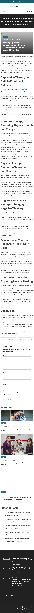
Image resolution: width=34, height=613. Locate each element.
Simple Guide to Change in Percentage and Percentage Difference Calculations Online (18, 520)
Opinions (15, 2)
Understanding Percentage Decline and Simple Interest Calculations (17, 540)
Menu (4, 11)
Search (29, 11)
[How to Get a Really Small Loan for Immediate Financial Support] (6, 561)
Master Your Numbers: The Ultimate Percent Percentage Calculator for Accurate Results (9, 339)
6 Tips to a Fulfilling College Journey (21, 569)
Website (5, 384)
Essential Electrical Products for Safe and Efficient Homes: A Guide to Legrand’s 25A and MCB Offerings (22, 580)
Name (5, 372)
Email (4, 378)
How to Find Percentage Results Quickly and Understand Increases (18, 514)
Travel (19, 607)
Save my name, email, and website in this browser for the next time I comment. (17, 394)
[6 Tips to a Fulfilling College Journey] (6, 571)
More (30, 607)
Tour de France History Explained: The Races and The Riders (26, 339)
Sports (25, 607)
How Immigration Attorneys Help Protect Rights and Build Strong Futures (17, 533)
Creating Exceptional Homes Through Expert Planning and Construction (18, 527)
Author (18, 40)
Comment (6, 355)
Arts (15, 607)
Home (4, 607)
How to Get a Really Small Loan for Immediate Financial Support (22, 560)
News (20, 2)
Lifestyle (10, 607)
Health (6, 36)
